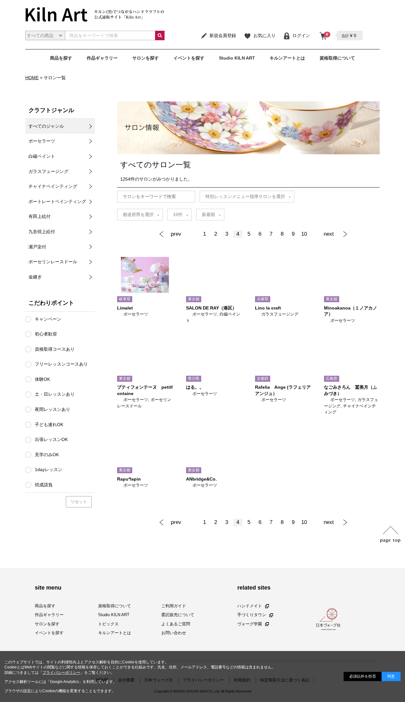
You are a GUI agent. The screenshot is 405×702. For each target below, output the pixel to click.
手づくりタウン (251, 614)
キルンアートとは (287, 58)
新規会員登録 (222, 35)
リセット (79, 501)
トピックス (108, 623)
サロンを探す (145, 58)
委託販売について (177, 614)
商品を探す (61, 58)
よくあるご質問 (175, 623)
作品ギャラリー (102, 58)
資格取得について (337, 58)
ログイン (301, 35)
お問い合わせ (173, 632)
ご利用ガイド (173, 605)
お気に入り (264, 35)
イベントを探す (188, 58)
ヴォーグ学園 (249, 623)
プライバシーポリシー (61, 672)
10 (304, 234)
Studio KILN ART (237, 58)
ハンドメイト (249, 605)
